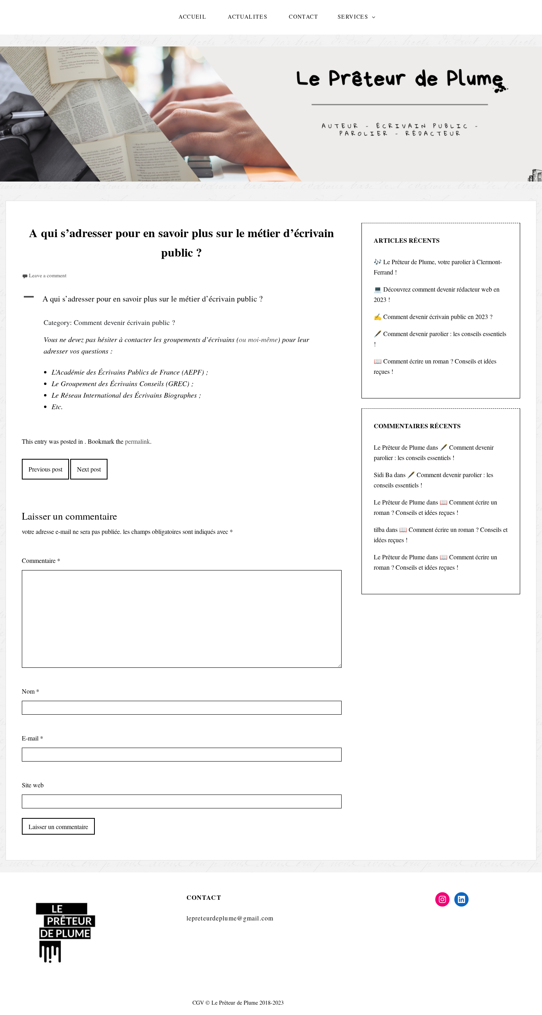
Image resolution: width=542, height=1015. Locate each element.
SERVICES (353, 16)
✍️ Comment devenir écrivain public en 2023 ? (433, 316)
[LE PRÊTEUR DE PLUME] (271, 114)
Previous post (45, 469)
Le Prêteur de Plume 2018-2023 (247, 1002)
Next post (89, 469)
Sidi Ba (383, 474)
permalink (137, 441)
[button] (182, 298)
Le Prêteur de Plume (399, 447)
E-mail (32, 738)
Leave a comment (48, 275)
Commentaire (41, 560)
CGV (198, 1002)
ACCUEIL (192, 16)
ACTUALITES (247, 16)
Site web (33, 785)
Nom (30, 691)
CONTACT (303, 16)
